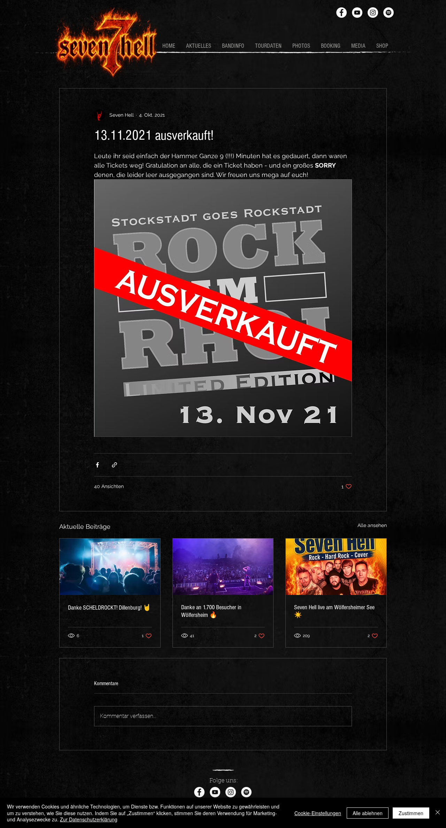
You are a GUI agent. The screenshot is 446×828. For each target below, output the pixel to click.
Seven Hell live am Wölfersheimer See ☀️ (334, 611)
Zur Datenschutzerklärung (88, 819)
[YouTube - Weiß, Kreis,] (357, 12)
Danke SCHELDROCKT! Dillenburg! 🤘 (109, 607)
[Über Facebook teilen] (97, 465)
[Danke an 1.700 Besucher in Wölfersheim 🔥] (223, 567)
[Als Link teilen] (114, 465)
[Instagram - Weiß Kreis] (373, 12)
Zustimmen (411, 813)
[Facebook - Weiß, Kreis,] (341, 12)
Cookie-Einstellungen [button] (317, 813)
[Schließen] (437, 812)
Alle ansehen (372, 525)
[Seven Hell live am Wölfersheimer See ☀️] (336, 567)
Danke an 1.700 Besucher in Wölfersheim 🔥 (211, 611)
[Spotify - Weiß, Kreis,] (388, 12)
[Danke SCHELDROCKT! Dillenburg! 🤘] (110, 567)
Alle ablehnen (368, 813)
